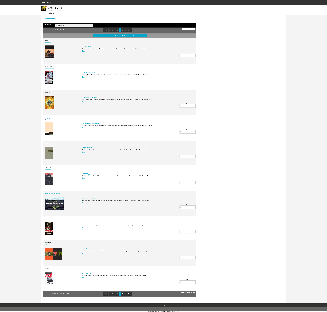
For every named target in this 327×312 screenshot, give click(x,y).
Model (96, 35)
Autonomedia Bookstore (162, 308)
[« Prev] (105, 30)
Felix (46, 244)
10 (122, 30)
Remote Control (87, 223)
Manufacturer (106, 35)
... (109, 30)
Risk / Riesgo (86, 249)
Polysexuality (86, 46)
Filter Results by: (48, 24)
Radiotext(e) (86, 174)
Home (43, 2)
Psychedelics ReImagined (90, 123)
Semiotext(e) (47, 42)
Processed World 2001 (89, 97)
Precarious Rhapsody (89, 72)
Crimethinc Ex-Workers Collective (52, 193)
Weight (123, 35)
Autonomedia (48, 118)
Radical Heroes (87, 148)
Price (143, 35)
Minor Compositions (49, 67)
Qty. (116, 35)
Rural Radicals (86, 273)
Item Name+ (133, 35)
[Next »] (129, 30)
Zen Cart (174, 308)
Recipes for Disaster (88, 198)
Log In (49, 2)
